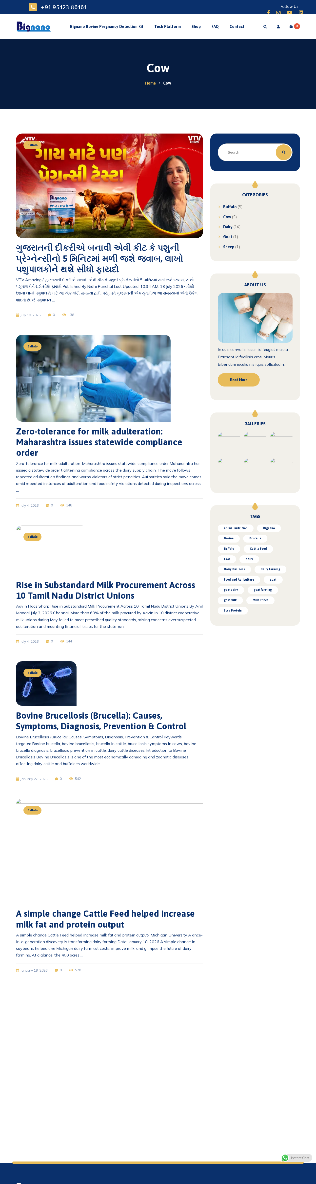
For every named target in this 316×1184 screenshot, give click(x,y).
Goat (227, 236)
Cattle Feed (258, 548)
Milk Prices (260, 600)
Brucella (255, 538)
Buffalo (230, 207)
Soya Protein (233, 610)
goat (273, 579)
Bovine (229, 538)
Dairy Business (234, 569)
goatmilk (230, 600)
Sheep (228, 247)
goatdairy (231, 590)
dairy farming (270, 569)
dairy (249, 559)
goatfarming (263, 590)
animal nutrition (235, 528)
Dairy (228, 227)
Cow (227, 217)
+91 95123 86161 (64, 6)
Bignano (269, 528)
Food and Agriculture (239, 579)
